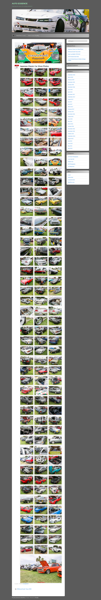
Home (13, 35)
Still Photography (71, 164)
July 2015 (70, 141)
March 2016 (70, 123)
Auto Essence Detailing (33, 35)
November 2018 (71, 87)
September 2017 (71, 96)
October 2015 (71, 133)
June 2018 (70, 89)
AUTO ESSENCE (20, 3)
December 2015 (71, 128)
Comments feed (71, 179)
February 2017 (71, 109)
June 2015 (70, 143)
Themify (36, 597)
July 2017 (70, 101)
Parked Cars (70, 161)
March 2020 (70, 77)
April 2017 (70, 104)
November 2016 (71, 114)
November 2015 (71, 131)
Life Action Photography (73, 156)
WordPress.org (71, 182)
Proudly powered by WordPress (18, 597)
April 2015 (70, 148)
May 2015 (70, 146)
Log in (69, 174)
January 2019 (71, 84)
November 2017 (71, 94)
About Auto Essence (21, 35)
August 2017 (70, 99)
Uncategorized (25, 583)
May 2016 (70, 121)
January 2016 (71, 126)
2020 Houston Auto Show (73, 56)
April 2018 (70, 92)
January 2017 (71, 111)
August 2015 (70, 138)
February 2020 (71, 79)
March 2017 (70, 106)
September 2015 (71, 136)
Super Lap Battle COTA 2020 (74, 54)
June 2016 (70, 119)
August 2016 (70, 116)
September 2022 (71, 74)
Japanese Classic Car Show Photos (75, 49)
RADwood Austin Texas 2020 (24, 589)
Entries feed (70, 177)
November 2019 (71, 82)
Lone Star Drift (71, 159)
